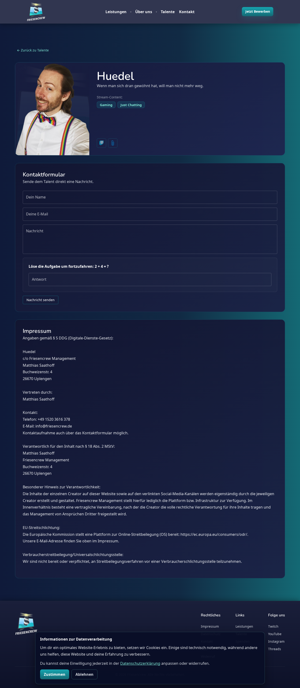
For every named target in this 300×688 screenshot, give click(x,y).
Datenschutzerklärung (140, 663)
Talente (168, 11)
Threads (274, 649)
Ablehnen (84, 674)
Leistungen (118, 11)
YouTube (274, 634)
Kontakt (187, 11)
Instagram (276, 641)
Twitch (273, 626)
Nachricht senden (40, 300)
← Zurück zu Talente (33, 50)
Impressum (210, 626)
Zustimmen (54, 674)
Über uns (146, 11)
